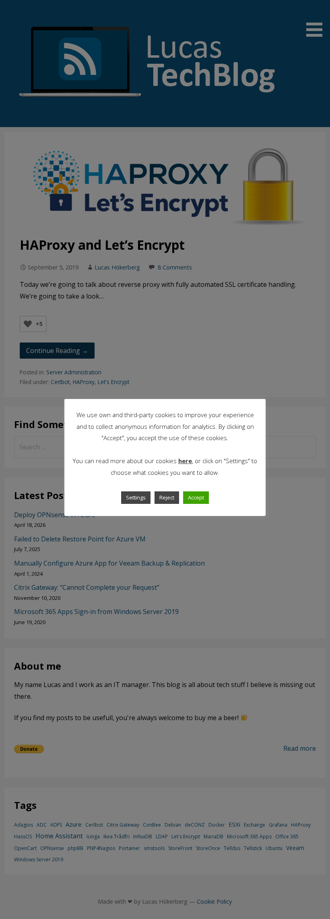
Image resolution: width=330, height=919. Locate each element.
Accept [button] (196, 497)
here (185, 461)
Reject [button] (166, 497)
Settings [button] (136, 497)
